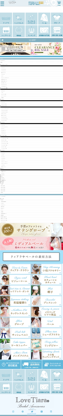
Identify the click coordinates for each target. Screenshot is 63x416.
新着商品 (1, 62)
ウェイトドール (3, 153)
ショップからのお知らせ (3, 196)
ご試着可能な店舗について (3, 213)
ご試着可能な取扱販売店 (3, 201)
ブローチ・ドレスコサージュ (4, 163)
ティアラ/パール (3, 67)
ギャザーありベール (3, 130)
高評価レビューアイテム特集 (4, 218)
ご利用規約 (35, 413)
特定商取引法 (33, 413)
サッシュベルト (3, 156)
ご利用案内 (30, 413)
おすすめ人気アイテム (3, 60)
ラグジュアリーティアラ (4, 84)
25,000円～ (2, 192)
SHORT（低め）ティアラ (4, 79)
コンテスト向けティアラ (4, 86)
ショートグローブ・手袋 (4, 148)
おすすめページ (2, 208)
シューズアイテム (3, 158)
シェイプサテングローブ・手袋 (4, 138)
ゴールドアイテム (2, 177)
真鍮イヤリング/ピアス (3, 115)
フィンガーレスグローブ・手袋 (4, 143)
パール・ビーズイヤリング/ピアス (5, 108)
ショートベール (3, 125)
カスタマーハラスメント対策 (4, 220)
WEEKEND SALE (2, 181)
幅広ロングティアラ (3, 72)
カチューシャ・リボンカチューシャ (5, 77)
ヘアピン (2, 92)
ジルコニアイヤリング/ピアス (4, 110)
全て (0, 100)
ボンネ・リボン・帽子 (3, 94)
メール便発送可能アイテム (3, 180)
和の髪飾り (2, 97)
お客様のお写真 (2, 206)
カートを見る (28, 413)
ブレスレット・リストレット (4, 161)
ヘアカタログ (2, 203)
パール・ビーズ (3, 102)
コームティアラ (3, 74)
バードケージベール (3, 133)
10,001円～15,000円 (3, 187)
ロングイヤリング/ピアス (4, 120)
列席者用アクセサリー (3, 171)
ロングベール (2, 128)
